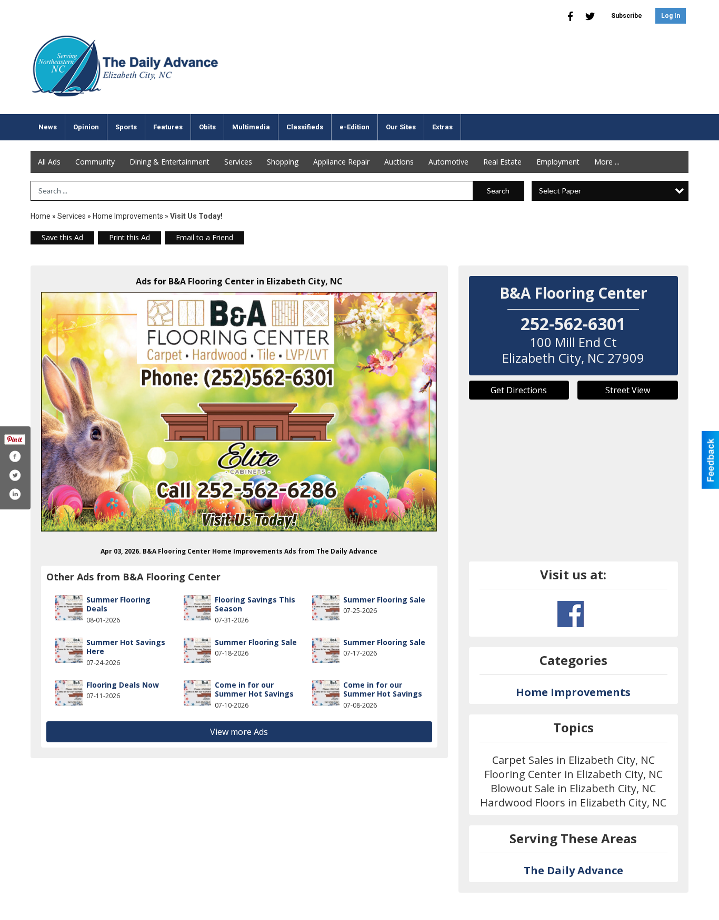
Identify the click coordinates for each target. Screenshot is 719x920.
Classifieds (304, 127)
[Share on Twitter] (15, 475)
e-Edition (354, 127)
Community (95, 162)
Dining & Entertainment (169, 162)
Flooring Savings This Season (255, 604)
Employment (558, 162)
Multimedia (251, 127)
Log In (670, 15)
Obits (207, 127)
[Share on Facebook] (15, 456)
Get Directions (519, 390)
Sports (126, 127)
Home (41, 216)
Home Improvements (128, 216)
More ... (607, 162)
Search (498, 190)
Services (238, 162)
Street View (627, 390)
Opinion (86, 127)
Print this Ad (129, 237)
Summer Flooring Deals (118, 604)
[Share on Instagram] (15, 494)
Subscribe (626, 15)
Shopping (282, 162)
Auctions (399, 162)
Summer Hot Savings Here (125, 647)
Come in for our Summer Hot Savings (254, 689)
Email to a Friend (204, 237)
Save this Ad (62, 237)
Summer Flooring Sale (384, 600)
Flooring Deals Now (122, 685)
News (47, 127)
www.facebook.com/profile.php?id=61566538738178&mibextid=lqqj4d (570, 614)
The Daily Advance (573, 870)
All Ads (49, 162)
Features (168, 127)
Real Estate (502, 162)
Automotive (448, 162)
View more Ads (239, 732)
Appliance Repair (341, 162)
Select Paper (560, 190)
